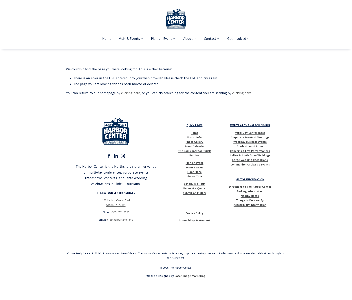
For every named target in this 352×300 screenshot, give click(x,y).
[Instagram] (123, 156)
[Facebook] (109, 156)
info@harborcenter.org (120, 219)
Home (106, 38)
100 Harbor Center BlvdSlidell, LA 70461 (116, 202)
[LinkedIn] (116, 156)
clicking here (130, 93)
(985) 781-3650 (120, 212)
